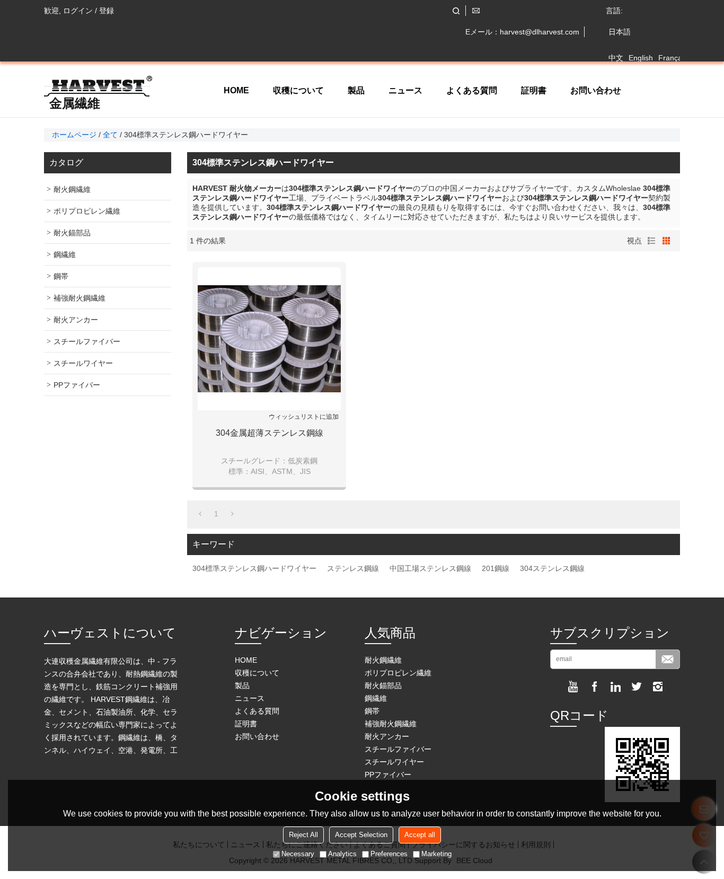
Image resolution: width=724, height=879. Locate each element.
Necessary (297, 854)
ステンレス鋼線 (353, 568)
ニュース (405, 90)
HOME (236, 90)
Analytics (342, 854)
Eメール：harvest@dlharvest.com (522, 32)
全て (110, 134)
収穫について (298, 90)
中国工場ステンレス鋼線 (430, 568)
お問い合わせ (595, 90)
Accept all (419, 835)
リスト (651, 240)
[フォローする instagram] (657, 686)
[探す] (456, 10)
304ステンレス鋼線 (552, 568)
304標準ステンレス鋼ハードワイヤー (254, 568)
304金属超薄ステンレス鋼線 (269, 432)
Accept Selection (361, 835)
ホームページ (74, 134)
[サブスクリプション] (667, 659)
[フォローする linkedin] (615, 686)
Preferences (389, 854)
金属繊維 (74, 103)
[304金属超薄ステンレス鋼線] (269, 338)
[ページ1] (200, 514)
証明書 (533, 90)
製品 (356, 90)
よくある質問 (471, 90)
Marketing (436, 854)
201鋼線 (495, 568)
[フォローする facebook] (594, 686)
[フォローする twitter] (636, 686)
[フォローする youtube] (573, 686)
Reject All (303, 835)
